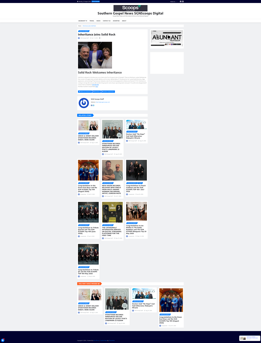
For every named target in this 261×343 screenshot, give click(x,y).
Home (79, 26)
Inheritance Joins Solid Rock (89, 26)
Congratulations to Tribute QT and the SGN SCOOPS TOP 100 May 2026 (88, 271)
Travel (92, 21)
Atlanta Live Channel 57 (85, 91)
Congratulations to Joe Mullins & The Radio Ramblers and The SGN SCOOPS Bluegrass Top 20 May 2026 (136, 229)
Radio (98, 21)
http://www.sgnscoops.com (103, 102)
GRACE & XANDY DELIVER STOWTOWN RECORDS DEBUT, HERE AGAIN (88, 138)
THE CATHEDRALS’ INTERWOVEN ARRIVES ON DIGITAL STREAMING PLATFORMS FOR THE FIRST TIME (112, 231)
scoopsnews (83, 194)
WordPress (96, 340)
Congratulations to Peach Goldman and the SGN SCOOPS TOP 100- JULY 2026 (136, 188)
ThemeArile (112, 340)
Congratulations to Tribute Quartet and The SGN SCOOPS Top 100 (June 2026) (88, 230)
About (124, 21)
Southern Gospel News (108, 91)
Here (96, 86)
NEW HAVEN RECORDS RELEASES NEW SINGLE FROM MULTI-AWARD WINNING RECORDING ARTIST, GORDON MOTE (111, 189)
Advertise (116, 21)
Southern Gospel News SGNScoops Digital (130, 13)
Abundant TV (82, 21)
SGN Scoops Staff (84, 38)
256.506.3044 (95, 84)
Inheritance (97, 91)
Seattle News (103, 340)
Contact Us (106, 21)
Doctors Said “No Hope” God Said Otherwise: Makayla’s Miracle (135, 136)
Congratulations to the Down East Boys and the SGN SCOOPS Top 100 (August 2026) (87, 188)
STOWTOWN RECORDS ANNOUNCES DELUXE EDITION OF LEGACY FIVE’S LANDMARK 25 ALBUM (111, 147)
